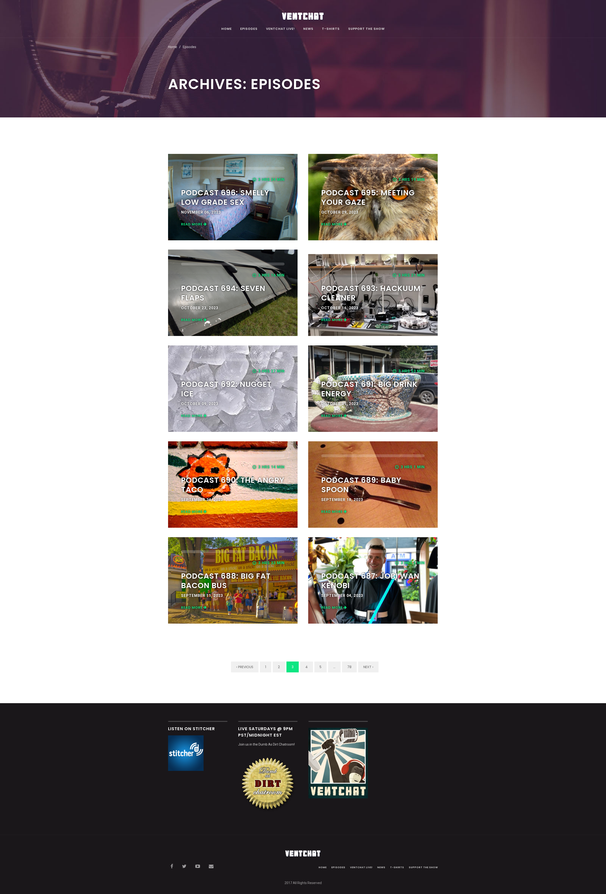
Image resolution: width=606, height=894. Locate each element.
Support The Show (366, 29)
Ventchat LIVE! (280, 29)
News (308, 29)
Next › (368, 667)
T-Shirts (331, 29)
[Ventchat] (303, 13)
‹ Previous (244, 667)
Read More (192, 224)
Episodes (249, 29)
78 (349, 667)
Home (226, 29)
